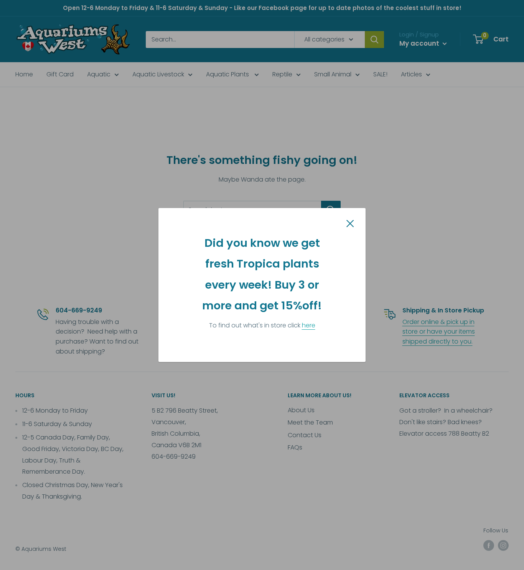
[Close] (350, 223)
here (308, 325)
